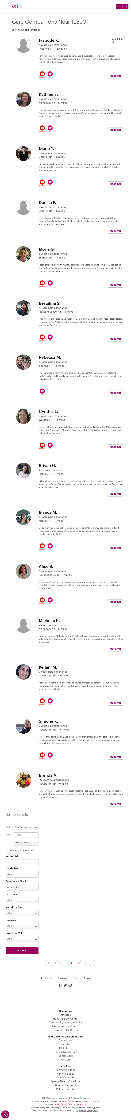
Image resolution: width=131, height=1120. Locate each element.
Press (87, 978)
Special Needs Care (65, 1051)
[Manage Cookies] (5, 1114)
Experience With (14, 933)
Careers (62, 978)
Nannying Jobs (65, 1073)
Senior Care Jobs (65, 1085)
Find (8, 827)
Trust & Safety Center (65, 1018)
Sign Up (122, 6)
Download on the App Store (65, 998)
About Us (46, 978)
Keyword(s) (12, 856)
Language (11, 920)
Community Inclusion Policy (65, 1022)
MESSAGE (116, 76)
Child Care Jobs (65, 1077)
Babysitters (65, 1040)
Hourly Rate (12, 868)
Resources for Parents (65, 1026)
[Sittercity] (15, 6)
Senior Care (65, 1055)
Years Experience (15, 907)
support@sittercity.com (87, 1110)
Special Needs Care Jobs (65, 1081)
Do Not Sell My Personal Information (70, 1104)
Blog (75, 978)
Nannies (65, 1044)
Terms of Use (67, 1101)
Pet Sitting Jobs (65, 1088)
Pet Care (65, 1059)
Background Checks (16, 881)
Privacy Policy (88, 1101)
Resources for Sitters (65, 1030)
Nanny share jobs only (22, 850)
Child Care (65, 1047)
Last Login (11, 894)
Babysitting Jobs (65, 1069)
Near (8, 835)
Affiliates (65, 1014)
